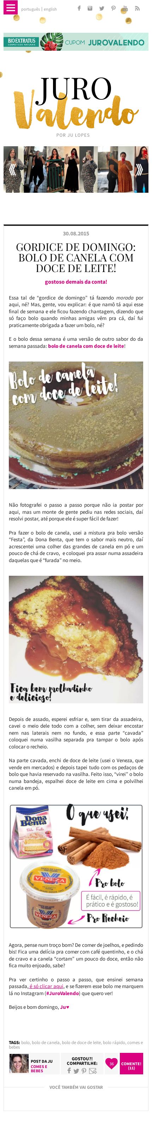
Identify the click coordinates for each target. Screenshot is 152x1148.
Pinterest (84, 1071)
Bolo (25, 1042)
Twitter (76, 1071)
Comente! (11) (131, 1065)
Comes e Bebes (39, 1068)
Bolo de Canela (46, 1042)
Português (30, 9)
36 (112, 1063)
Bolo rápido (114, 1042)
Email (93, 1071)
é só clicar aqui (46, 986)
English (50, 9)
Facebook (69, 1071)
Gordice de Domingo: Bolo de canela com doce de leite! (76, 257)
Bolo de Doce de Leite (81, 1042)
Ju (50, 1061)
